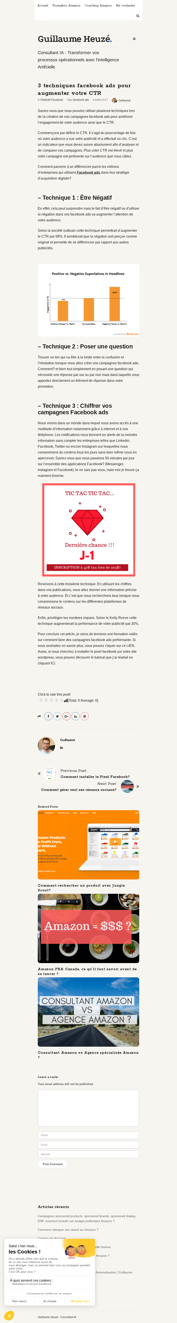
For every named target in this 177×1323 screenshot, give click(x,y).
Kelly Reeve (119, 618)
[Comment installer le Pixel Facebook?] (49, 773)
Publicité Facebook (52, 99)
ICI (53, 663)
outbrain (69, 230)
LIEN (130, 646)
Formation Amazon (66, 6)
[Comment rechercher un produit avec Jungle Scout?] (88, 844)
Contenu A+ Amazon (52, 1238)
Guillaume (125, 100)
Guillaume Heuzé (74, 39)
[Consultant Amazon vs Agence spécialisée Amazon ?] (88, 1012)
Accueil (42, 6)
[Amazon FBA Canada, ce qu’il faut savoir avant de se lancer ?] (88, 928)
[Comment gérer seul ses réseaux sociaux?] (127, 786)
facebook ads (81, 99)
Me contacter (125, 6)
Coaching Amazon (98, 6)
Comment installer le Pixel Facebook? (95, 777)
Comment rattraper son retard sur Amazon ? (68, 1229)
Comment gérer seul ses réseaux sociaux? (79, 790)
